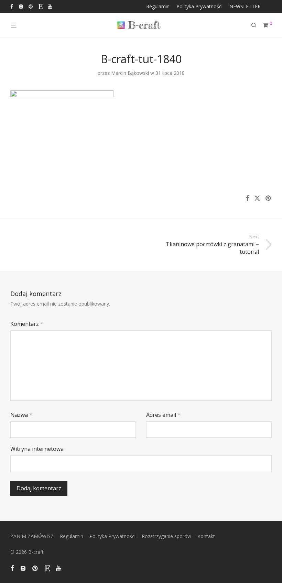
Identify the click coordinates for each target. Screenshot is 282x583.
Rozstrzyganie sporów (166, 536)
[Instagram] (20, 6)
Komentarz (26, 324)
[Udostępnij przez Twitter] (257, 198)
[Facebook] (11, 6)
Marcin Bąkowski (130, 73)
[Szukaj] (256, 25)
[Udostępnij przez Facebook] (247, 198)
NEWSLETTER (245, 6)
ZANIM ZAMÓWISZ (32, 536)
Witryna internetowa (37, 449)
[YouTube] (50, 6)
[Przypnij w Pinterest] (268, 198)
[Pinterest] (31, 6)
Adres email (163, 415)
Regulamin (158, 6)
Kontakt (206, 536)
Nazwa (21, 415)
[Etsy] (41, 6)
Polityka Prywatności (199, 6)
